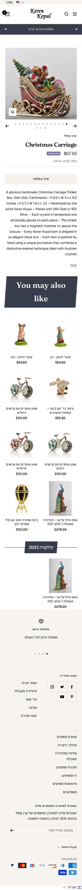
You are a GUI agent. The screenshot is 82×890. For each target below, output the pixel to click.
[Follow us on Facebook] (72, 687)
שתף (73, 265)
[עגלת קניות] (7, 14)
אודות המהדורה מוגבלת (66, 756)
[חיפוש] (66, 14)
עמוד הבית (29, 683)
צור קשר (31, 699)
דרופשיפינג (69, 776)
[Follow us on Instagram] (52, 687)
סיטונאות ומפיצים (65, 784)
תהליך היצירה (67, 745)
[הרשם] (12, 830)
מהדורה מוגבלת (26, 691)
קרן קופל (70, 135)
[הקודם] (75, 126)
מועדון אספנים (67, 737)
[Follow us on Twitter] (62, 687)
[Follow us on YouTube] (62, 697)
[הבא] (7, 126)
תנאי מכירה (29, 716)
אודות (33, 708)
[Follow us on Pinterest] (72, 697)
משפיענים (70, 792)
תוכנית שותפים (66, 767)
